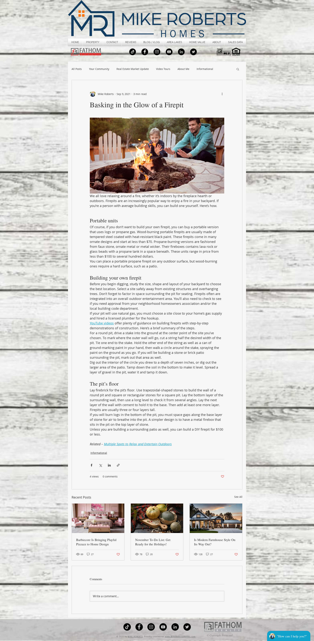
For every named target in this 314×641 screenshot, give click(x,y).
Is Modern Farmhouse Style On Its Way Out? (214, 542)
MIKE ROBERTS (135, 636)
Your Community (99, 69)
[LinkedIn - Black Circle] (181, 51)
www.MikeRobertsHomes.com (180, 636)
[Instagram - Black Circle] (157, 51)
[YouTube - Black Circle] (169, 51)
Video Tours (163, 69)
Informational (205, 69)
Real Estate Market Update (132, 69)
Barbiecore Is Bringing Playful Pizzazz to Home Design (96, 542)
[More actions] (222, 94)
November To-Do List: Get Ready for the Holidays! (152, 542)
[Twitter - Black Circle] (193, 51)
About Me (183, 69)
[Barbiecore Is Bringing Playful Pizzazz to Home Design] (98, 518)
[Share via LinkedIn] (109, 465)
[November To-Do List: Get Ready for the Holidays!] (157, 518)
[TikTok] (132, 51)
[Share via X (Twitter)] (100, 465)
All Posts (77, 69)
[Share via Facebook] (91, 465)
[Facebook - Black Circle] (144, 51)
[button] (93, 42)
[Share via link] (118, 465)
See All (238, 496)
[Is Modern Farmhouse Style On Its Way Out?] (216, 518)
